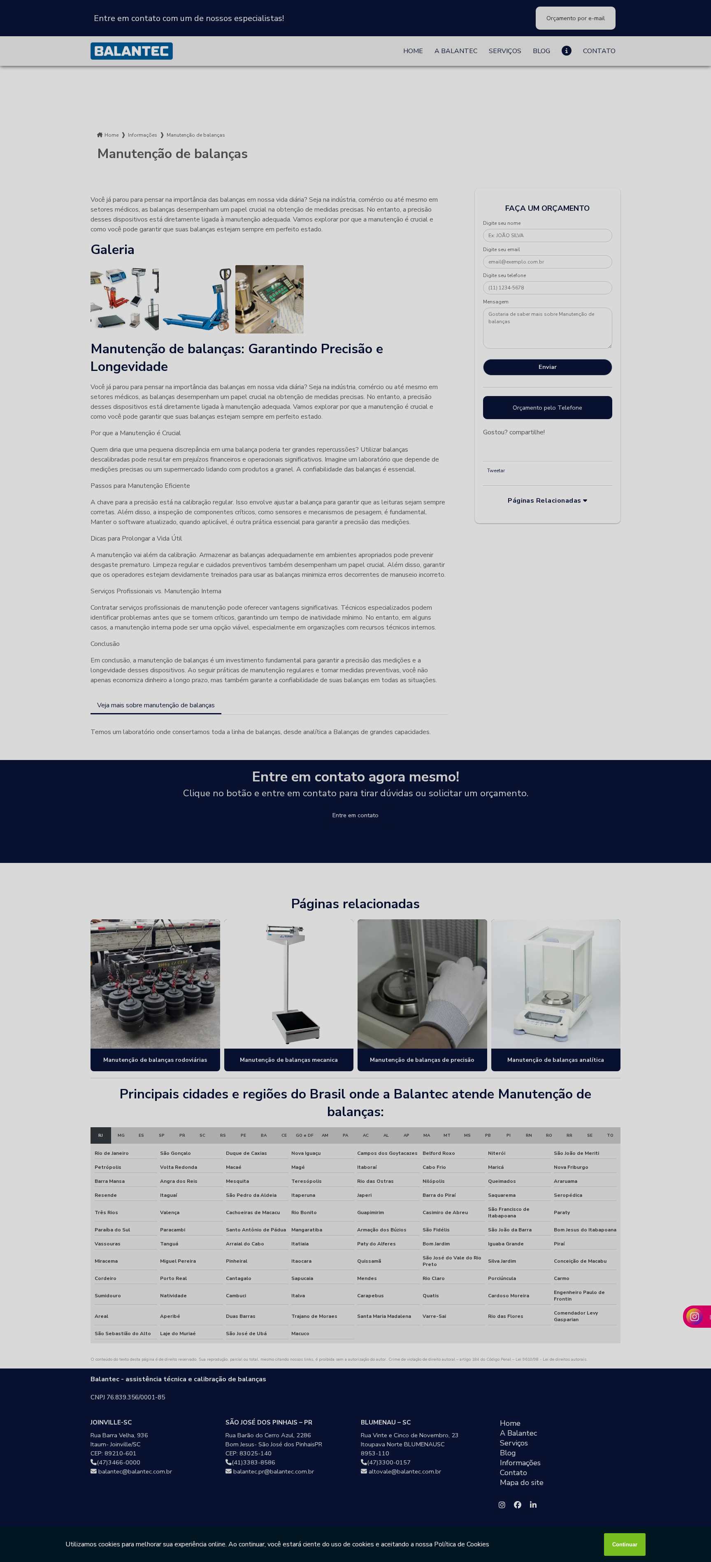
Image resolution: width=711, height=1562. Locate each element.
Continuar (624, 1544)
